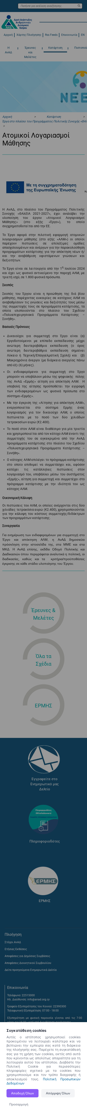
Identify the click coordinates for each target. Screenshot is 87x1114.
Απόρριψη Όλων (58, 1093)
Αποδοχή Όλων (22, 1093)
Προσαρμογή (18, 1104)
